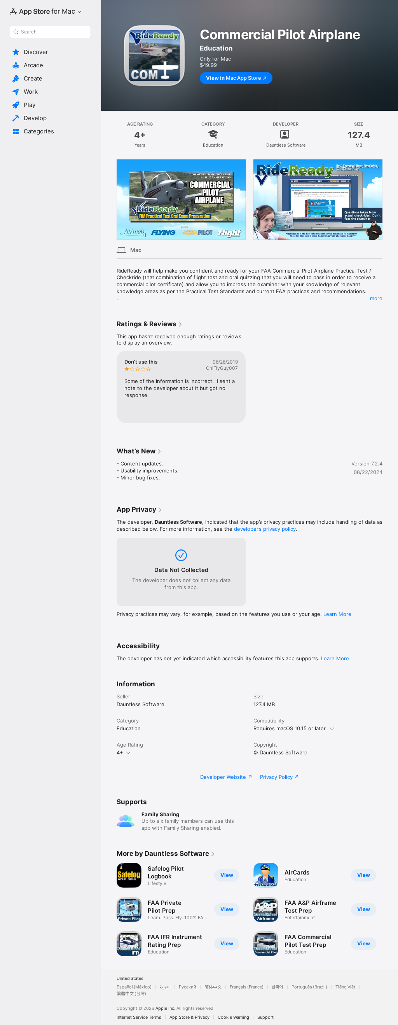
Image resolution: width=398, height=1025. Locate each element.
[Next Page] (390, 199)
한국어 (277, 987)
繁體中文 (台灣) (131, 994)
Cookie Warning (233, 1017)
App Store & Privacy (189, 1017)
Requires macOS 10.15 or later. (290, 728)
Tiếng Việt (345, 987)
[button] (50, 52)
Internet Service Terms (139, 1017)
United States (130, 978)
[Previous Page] (108, 199)
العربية (165, 987)
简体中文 (213, 987)
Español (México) (134, 987)
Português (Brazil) (309, 987)
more (376, 298)
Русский (187, 987)
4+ (120, 752)
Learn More (337, 614)
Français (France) (247, 987)
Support (265, 1017)
